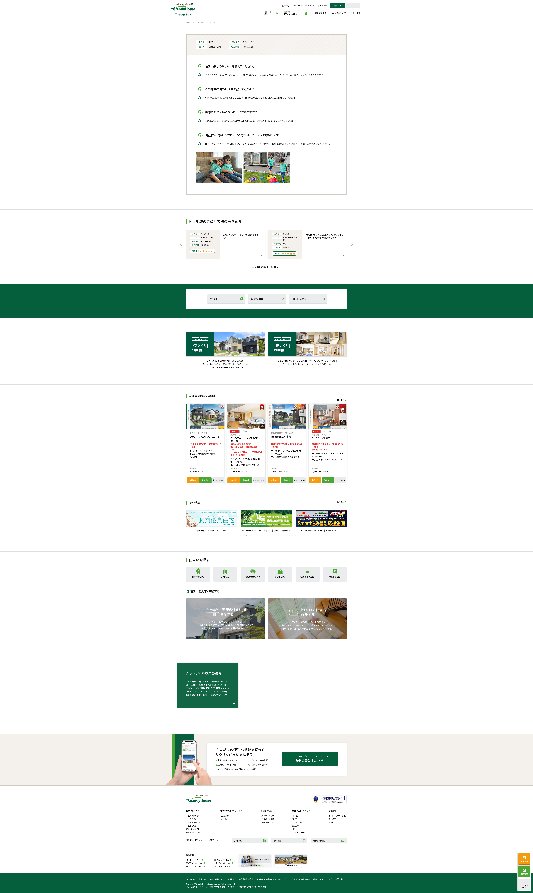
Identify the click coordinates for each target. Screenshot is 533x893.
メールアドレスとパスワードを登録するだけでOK (309, 759)
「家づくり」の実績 (267, 815)
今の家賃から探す (193, 822)
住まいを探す (191, 810)
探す (267, 13)
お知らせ (212, 840)
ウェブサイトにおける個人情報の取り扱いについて (304, 879)
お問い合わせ (340, 879)
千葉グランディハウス (221, 859)
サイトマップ (190, 879)
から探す (198, 576)
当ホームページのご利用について (212, 879)
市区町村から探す (193, 815)
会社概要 (332, 819)
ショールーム (225, 819)
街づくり (295, 819)
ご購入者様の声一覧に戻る (266, 267)
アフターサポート (298, 832)
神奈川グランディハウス (222, 863)
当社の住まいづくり (339, 13)
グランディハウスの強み (338, 815)
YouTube (300, 5)
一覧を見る (340, 501)
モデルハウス (225, 815)
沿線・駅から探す (192, 829)
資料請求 (213, 298)
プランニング (297, 822)
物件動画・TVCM (193, 840)
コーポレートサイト (193, 859)
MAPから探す (191, 819)
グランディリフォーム (220, 866)
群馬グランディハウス (194, 866)
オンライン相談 (257, 298)
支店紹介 (332, 822)
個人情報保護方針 (246, 879)
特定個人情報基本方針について (269, 879)
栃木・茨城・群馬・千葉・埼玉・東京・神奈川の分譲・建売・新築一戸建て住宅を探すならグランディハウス (226, 887)
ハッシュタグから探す (194, 832)
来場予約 (192, 480)
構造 (294, 829)
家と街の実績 (320, 13)
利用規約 (231, 879)
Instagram (288, 5)
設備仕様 (295, 825)
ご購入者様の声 (266, 822)
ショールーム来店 (298, 298)
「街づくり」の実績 (267, 819)
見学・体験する (292, 13)
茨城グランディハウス (194, 863)
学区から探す (191, 825)
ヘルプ (329, 879)
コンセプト (296, 815)
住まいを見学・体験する (230, 810)
